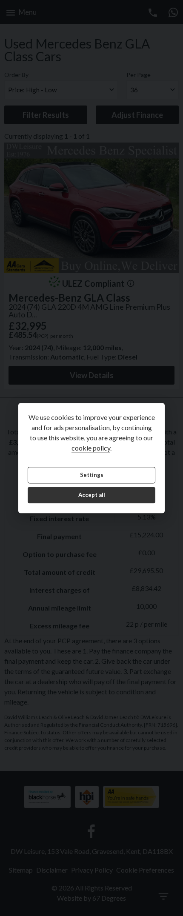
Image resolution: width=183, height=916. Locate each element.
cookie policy (90, 448)
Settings (91, 474)
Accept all (91, 495)
